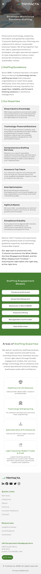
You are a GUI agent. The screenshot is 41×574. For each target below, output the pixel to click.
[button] (3, 4)
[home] (27, 4)
